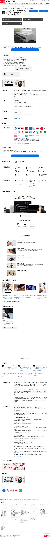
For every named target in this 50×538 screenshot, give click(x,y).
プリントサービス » (4, 504)
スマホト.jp (12, 509)
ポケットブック (4, 512)
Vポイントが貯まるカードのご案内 (15, 512)
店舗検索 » (41, 504)
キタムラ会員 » (42, 509)
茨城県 (18, 6)
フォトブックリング (4, 513)
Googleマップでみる (25, 358)
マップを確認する (18, 106)
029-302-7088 (17, 118)
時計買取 (22, 510)
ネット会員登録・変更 (42, 0)
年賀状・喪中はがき (4, 515)
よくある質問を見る (18, 456)
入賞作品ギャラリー (32, 519)
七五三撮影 (12, 511)
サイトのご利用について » (44, 516)
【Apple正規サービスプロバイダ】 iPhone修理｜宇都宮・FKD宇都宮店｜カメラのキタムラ (41, 367)
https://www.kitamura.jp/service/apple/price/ (22, 411)
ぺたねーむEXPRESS (4, 526)
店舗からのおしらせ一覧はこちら (9, 327)
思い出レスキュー (3, 516)
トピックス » (22, 518)
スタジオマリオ (13, 510)
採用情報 (33, 0)
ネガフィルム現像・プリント (5, 509)
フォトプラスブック (4, 511)
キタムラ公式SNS (13, 515)
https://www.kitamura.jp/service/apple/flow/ (22, 423)
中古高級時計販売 (23, 509)
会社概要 (30, 0)
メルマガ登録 (47, 0)
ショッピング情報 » (23, 504)
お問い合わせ (37, 0)
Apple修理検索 (13, 6)
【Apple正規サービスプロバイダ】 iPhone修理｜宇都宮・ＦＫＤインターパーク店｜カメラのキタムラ (26, 368)
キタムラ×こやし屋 (13, 519)
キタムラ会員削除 (42, 512)
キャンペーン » (22, 515)
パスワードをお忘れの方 (43, 513)
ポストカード (3, 514)
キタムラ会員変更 (42, 511)
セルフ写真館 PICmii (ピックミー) (15, 516)
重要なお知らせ (22, 519)
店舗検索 (7, 6)
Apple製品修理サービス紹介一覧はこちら (11, 301)
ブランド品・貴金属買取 (24, 511)
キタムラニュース (22, 514)
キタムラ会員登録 (42, 510)
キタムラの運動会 (32, 511)
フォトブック (3, 510)
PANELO (2, 529)
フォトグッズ (3, 527)
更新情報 (21, 522)
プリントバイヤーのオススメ (24, 513)
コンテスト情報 (32, 518)
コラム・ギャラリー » (33, 504)
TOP (3, 6)
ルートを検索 (28, 106)
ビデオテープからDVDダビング (6, 517)
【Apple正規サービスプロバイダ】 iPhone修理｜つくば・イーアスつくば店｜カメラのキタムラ (11, 368)
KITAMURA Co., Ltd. (6, 536)
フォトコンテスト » (33, 517)
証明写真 (2, 528)
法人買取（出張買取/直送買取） (25, 512)
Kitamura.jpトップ (4, 502)
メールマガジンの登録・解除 (14, 513)
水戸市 (22, 6)
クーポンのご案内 (13, 514)
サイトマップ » (42, 514)
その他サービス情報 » (14, 504)
